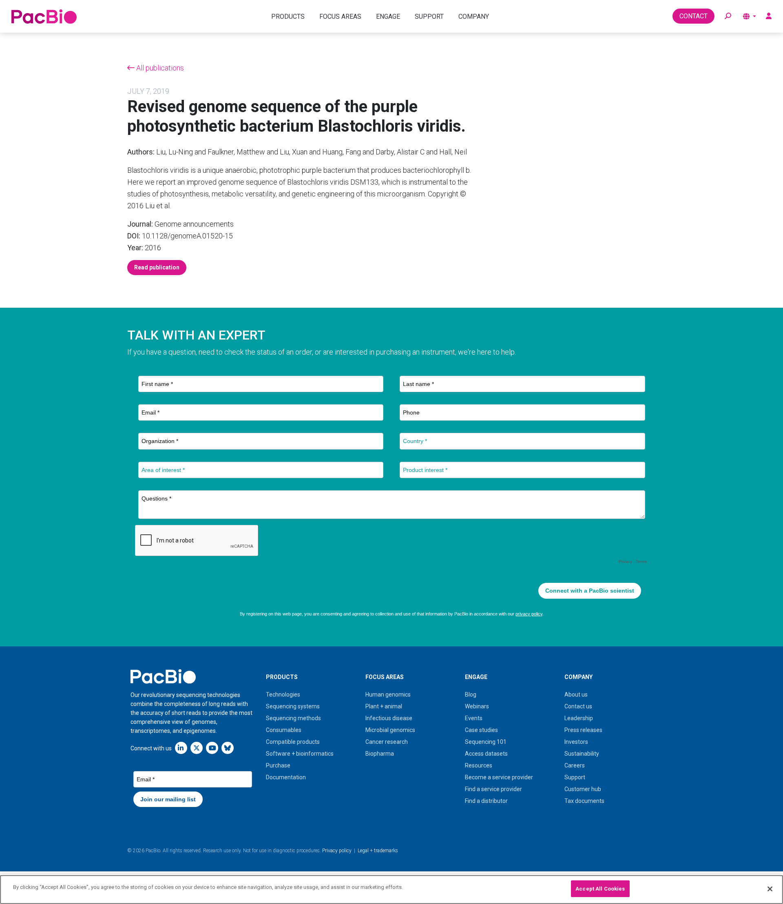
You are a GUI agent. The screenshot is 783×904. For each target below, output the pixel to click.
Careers (574, 765)
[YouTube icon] (212, 747)
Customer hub (582, 789)
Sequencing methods (293, 718)
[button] (728, 16)
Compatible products (293, 742)
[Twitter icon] (196, 747)
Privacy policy (337, 850)
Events (473, 718)
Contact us (578, 706)
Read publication (156, 267)
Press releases (583, 730)
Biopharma (379, 753)
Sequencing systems (293, 706)
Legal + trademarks (378, 850)
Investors (576, 742)
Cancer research (386, 742)
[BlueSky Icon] (227, 747)
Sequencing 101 (486, 742)
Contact (693, 16)
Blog (470, 694)
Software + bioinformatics (300, 753)
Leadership (578, 718)
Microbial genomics (390, 730)
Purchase (278, 765)
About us (576, 694)
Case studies (481, 730)
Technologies (283, 694)
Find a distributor (486, 801)
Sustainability (581, 753)
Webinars (477, 706)
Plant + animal (383, 706)
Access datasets (486, 753)
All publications (159, 68)
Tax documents (584, 801)
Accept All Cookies (600, 889)
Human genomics (388, 694)
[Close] (770, 889)
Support (574, 777)
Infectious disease (388, 718)
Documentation (286, 777)
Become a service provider (499, 777)
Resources (478, 765)
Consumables (283, 730)
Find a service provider (493, 789)
